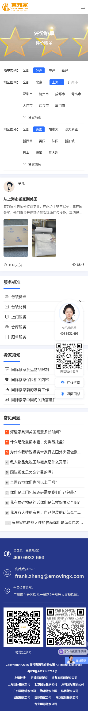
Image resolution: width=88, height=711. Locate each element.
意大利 (53, 153)
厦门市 (60, 105)
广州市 (73, 82)
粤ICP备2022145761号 (42, 671)
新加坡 (70, 141)
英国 (42, 141)
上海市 (57, 82)
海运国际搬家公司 (67, 697)
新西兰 (28, 141)
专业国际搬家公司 (45, 704)
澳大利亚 (71, 129)
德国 (39, 153)
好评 (39, 70)
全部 (26, 70)
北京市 (41, 82)
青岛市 (76, 94)
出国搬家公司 (21, 697)
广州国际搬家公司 (24, 691)
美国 (39, 129)
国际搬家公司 (42, 697)
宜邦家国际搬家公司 (64, 678)
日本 (26, 153)
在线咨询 (73, 383)
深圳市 (28, 94)
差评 (64, 70)
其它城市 (34, 117)
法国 (55, 141)
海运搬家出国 (48, 691)
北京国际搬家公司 (45, 684)
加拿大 (53, 129)
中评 (52, 70)
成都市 (60, 94)
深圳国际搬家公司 (72, 684)
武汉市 (44, 105)
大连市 (28, 105)
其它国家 (34, 164)
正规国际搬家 (39, 678)
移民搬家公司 (69, 691)
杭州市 (44, 94)
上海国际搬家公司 (19, 684)
